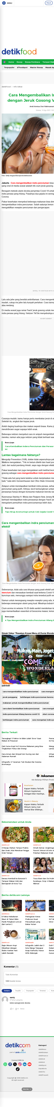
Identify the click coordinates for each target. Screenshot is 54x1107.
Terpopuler (9, 67)
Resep (19, 62)
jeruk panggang (10, 697)
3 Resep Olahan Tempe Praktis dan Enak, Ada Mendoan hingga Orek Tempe (15, 850)
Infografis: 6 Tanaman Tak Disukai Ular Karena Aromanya (21, 763)
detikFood (6, 87)
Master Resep (36, 67)
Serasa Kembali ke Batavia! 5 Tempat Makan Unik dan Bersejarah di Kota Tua (14, 881)
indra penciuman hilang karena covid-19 (21, 714)
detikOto (42, 1072)
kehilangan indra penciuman (16, 720)
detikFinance (43, 1056)
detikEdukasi (43, 1052)
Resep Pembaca (32, 62)
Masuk (49, 3)
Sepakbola (43, 1068)
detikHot (42, 1062)
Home (11, 62)
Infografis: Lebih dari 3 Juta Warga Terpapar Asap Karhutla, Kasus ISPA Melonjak (34, 949)
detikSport (42, 1065)
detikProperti (43, 1075)
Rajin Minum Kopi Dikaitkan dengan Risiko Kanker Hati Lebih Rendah (9, 949)
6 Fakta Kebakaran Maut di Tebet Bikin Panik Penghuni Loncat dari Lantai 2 (11, 920)
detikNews (42, 1049)
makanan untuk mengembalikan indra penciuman (26, 703)
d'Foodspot (22, 67)
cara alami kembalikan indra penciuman (21, 709)
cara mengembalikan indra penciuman (20, 691)
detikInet (42, 1059)
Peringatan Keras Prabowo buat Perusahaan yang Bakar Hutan (32, 920)
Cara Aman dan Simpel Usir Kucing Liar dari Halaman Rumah (20, 755)
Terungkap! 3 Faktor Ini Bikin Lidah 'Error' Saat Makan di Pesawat (21, 739)
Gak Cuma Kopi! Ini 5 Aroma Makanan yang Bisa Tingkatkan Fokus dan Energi (22, 747)
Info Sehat (18, 87)
